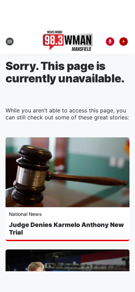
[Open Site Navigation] (10, 41)
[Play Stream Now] (123, 41)
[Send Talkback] (110, 41)
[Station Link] (67, 41)
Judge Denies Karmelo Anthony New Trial (66, 228)
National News (25, 214)
